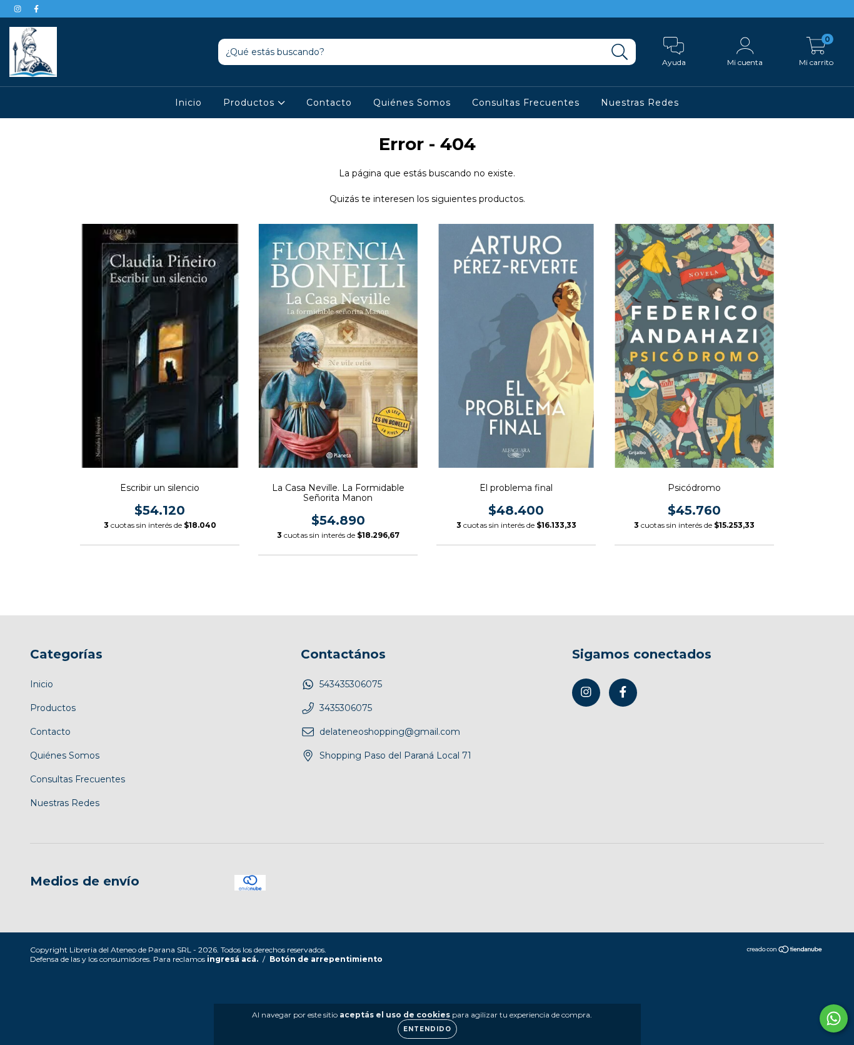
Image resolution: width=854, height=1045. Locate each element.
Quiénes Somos (412, 102)
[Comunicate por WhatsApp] (834, 1018)
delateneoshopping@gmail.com (389, 731)
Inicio (188, 102)
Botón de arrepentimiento (326, 959)
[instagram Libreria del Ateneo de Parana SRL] (18, 8)
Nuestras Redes (640, 102)
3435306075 (345, 708)
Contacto (329, 102)
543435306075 (350, 684)
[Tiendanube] (785, 951)
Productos (250, 102)
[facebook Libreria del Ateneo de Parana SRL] (36, 8)
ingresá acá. (232, 959)
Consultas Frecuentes (526, 102)
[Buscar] (620, 52)
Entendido (427, 1029)
